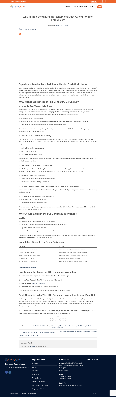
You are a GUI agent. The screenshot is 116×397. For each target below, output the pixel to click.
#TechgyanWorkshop (57, 327)
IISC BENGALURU (58, 14)
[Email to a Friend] (58, 319)
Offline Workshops (80, 6)
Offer (92, 6)
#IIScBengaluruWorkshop (87, 325)
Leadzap (103, 394)
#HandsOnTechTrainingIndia (72, 325)
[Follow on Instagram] (104, 1)
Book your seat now (55, 129)
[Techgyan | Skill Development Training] (17, 6)
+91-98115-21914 (65, 376)
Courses (68, 6)
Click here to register (38, 283)
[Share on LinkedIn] (64, 319)
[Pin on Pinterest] (61, 319)
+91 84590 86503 (65, 379)
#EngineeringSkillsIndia (58, 325)
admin (66, 25)
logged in (32, 346)
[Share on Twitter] (54, 319)
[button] (105, 7)
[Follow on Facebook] (101, 1)
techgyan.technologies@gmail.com (70, 385)
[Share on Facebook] (51, 319)
